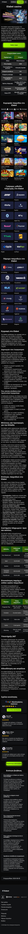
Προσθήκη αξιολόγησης (14, 709)
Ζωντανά (11, 109)
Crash (17, 109)
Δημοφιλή (3, 109)
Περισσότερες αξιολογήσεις (14, 763)
